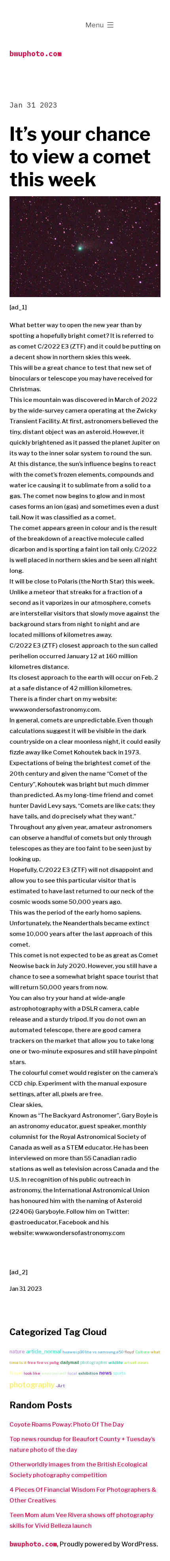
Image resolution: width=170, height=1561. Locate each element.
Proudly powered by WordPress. (109, 1544)
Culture (142, 1352)
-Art (60, 1386)
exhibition (88, 1373)
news (105, 1373)
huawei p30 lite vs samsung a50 (92, 1352)
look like (32, 1373)
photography (32, 1384)
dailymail (69, 1362)
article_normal (43, 1351)
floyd (129, 1352)
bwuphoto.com (35, 53)
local (72, 1373)
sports (119, 1373)
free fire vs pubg (43, 1362)
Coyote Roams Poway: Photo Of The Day (66, 1424)
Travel (16, 1373)
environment (54, 1373)
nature (17, 1352)
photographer (93, 1362)
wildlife (115, 1362)
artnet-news (136, 1362)
